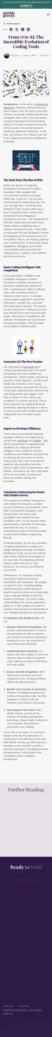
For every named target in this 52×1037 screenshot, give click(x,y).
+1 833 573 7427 (12, 949)
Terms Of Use (9, 1006)
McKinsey (23, 440)
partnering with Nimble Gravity (23, 617)
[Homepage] (9, 14)
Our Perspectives (12, 991)
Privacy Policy (23, 1006)
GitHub (37, 440)
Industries (8, 986)
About (6, 995)
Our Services (10, 978)
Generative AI (30, 367)
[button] (26, 881)
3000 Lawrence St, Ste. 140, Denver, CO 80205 (25, 928)
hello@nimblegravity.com (16, 953)
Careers (7, 999)
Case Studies (10, 982)
